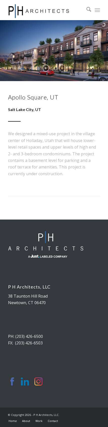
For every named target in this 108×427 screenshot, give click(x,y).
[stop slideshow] (62, 68)
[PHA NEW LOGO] (44, 10)
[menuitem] (86, 10)
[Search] (86, 10)
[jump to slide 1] (52, 68)
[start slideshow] (45, 68)
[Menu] (97, 10)
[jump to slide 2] (56, 68)
